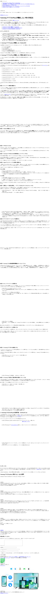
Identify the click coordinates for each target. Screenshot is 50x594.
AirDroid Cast (19, 415)
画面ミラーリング (16, 20)
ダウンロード (2, 565)
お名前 (1, 547)
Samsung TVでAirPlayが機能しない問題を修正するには (12, 27)
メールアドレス (3, 549)
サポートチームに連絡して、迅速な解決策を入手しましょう (20, 556)
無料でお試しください (26, 421)
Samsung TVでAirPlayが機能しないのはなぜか (10, 26)
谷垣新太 (2, 530)
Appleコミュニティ (7, 94)
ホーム (1, 557)
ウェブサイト (2, 551)
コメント (2, 545)
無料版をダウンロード (4, 15)
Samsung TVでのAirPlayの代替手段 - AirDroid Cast (11, 28)
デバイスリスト (45, 65)
